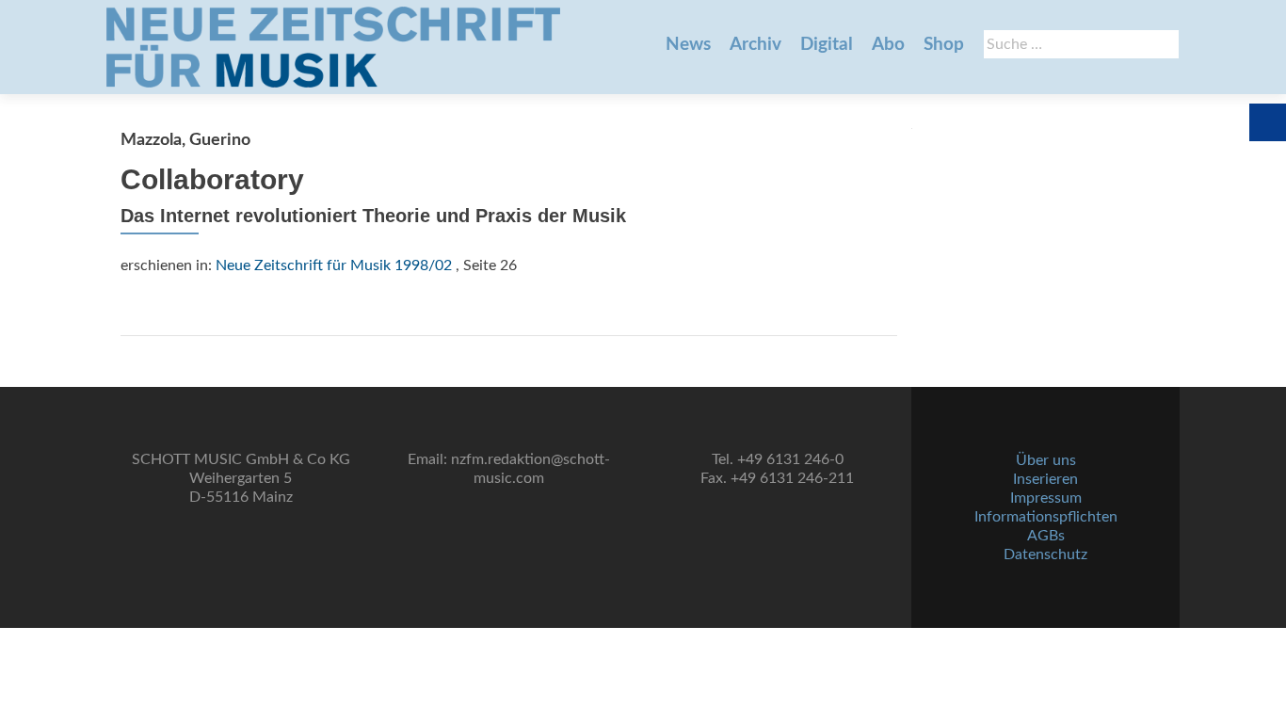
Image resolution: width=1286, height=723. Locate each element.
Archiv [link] (755, 45)
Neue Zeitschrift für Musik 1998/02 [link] (334, 265)
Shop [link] (944, 45)
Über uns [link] (1046, 460)
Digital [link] (826, 45)
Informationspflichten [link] (1045, 516)
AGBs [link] (1046, 535)
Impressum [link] (1046, 498)
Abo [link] (888, 45)
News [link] (688, 45)
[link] (333, 47)
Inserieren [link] (1045, 479)
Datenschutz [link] (1045, 554)
